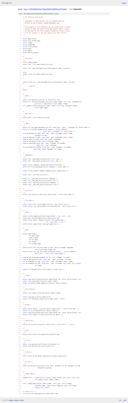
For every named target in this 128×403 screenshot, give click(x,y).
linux (26, 9)
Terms (22, 400)
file (56, 14)
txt (120, 400)
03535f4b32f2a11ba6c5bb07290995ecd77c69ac (48, 9)
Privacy (16, 400)
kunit (20, 9)
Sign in (124, 3)
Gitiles (11, 400)
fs (71, 9)
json (124, 400)
